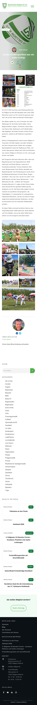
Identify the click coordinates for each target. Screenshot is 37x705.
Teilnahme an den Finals (18, 511)
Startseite (5, 624)
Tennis (7, 475)
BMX (7, 396)
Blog (3, 627)
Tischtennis (9, 478)
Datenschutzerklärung (21, 702)
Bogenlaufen (9, 402)
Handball (8, 425)
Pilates (7, 455)
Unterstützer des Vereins (10, 632)
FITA (7, 413)
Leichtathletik (10, 440)
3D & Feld (8, 381)
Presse (7, 461)
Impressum (13, 702)
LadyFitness (9, 437)
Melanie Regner (8, 507)
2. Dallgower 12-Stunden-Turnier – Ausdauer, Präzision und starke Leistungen (18, 539)
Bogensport (9, 405)
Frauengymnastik (11, 416)
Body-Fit (8, 399)
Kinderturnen (9, 434)
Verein (7, 481)
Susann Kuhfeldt (8, 533)
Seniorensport (10, 467)
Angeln (7, 387)
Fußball (8, 419)
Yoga (7, 490)
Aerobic (8, 384)
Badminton (9, 390)
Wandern (8, 487)
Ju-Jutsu (8, 428)
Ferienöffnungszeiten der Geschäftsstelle (16, 652)
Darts (7, 410)
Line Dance (9, 443)
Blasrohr (8, 393)
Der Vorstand (6, 630)
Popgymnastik (10, 458)
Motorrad (8, 446)
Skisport (8, 469)
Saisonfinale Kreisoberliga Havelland (18, 571)
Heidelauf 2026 (18, 524)
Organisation (9, 452)
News (7, 449)
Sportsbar (8, 472)
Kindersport (9, 431)
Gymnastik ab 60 (11, 422)
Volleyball (8, 484)
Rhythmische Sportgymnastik (15, 464)
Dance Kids (9, 407)
